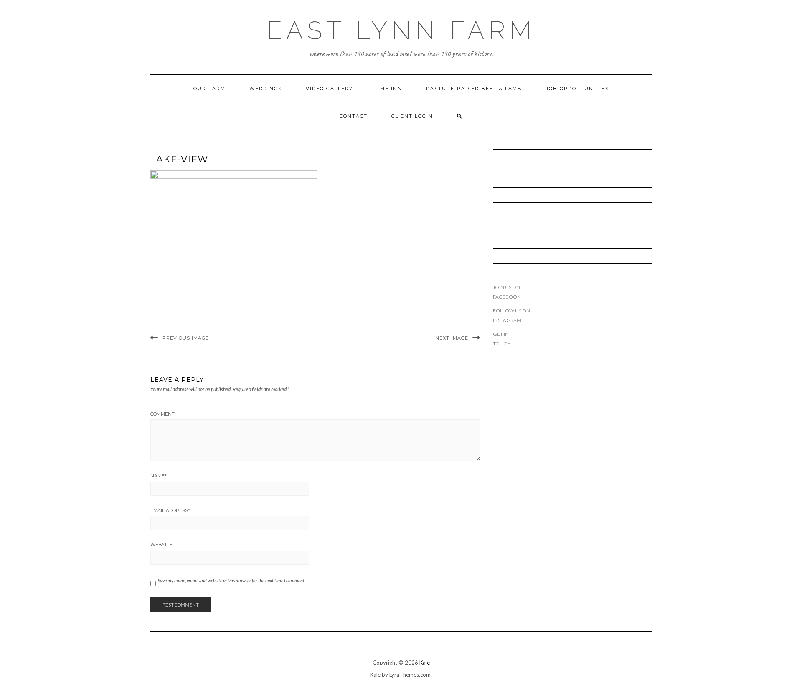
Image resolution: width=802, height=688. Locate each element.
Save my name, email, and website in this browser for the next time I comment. (231, 580)
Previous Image (185, 338)
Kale (424, 662)
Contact (354, 116)
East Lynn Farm (401, 30)
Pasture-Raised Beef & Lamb (474, 88)
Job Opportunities (577, 88)
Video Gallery (329, 88)
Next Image (451, 338)
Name (158, 476)
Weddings (265, 88)
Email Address (170, 510)
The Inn (389, 88)
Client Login (412, 116)
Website (161, 545)
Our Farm (209, 88)
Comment (162, 414)
